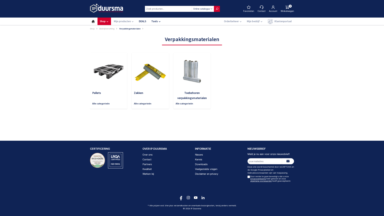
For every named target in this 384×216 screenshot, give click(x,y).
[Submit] (288, 161)
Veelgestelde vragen (206, 169)
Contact (147, 159)
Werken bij (148, 173)
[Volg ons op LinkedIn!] (203, 197)
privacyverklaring (258, 179)
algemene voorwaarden (261, 181)
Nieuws (199, 154)
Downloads (201, 164)
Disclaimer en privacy (206, 173)
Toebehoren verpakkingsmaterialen (192, 95)
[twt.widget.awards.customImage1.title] (97, 160)
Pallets (96, 93)
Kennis (198, 159)
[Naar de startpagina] (106, 8)
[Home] (93, 21)
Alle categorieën (101, 103)
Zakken (138, 93)
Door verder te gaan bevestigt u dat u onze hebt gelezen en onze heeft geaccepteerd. (270, 178)
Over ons (147, 154)
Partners (147, 164)
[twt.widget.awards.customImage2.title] (115, 160)
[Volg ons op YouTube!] (195, 197)
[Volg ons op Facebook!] (181, 197)
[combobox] (168, 9)
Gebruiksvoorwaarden (258, 173)
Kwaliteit (147, 169)
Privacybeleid (264, 170)
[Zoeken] (217, 9)
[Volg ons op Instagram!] (188, 197)
